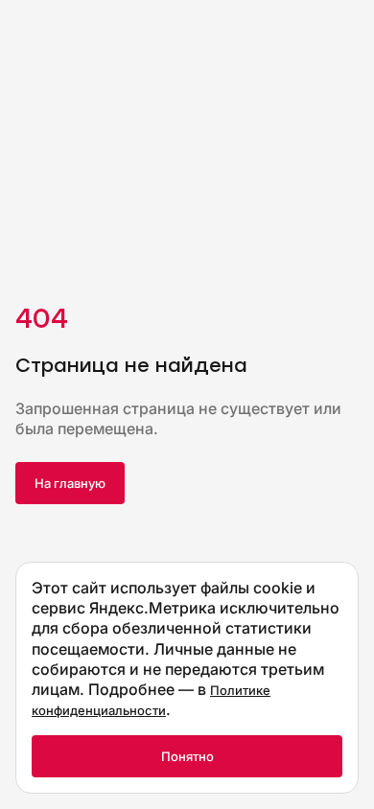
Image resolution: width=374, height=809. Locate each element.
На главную (70, 483)
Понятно (187, 756)
